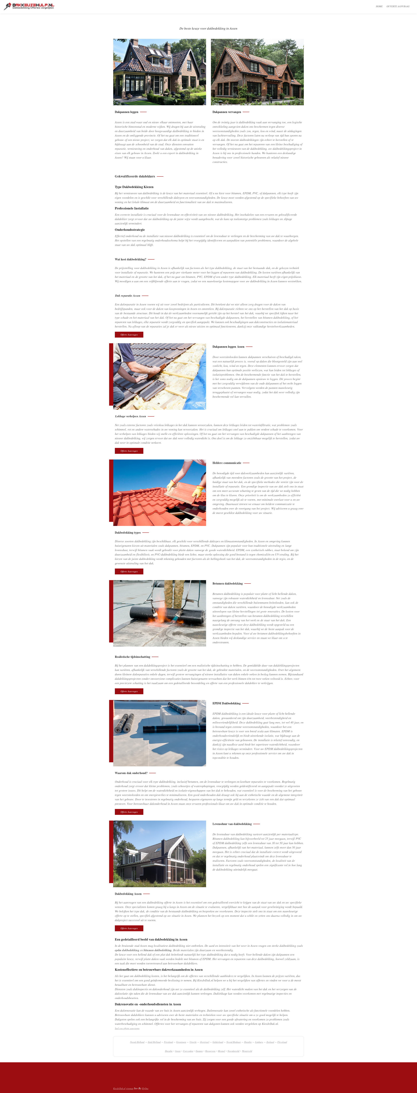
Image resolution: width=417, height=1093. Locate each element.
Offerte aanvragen (129, 334)
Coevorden (188, 1051)
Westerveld (247, 1051)
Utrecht (193, 1042)
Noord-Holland (137, 1042)
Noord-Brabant (233, 1042)
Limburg (259, 1042)
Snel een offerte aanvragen (127, 1028)
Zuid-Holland (154, 1042)
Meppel (221, 1051)
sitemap (129, 1088)
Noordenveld (233, 1051)
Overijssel (204, 1042)
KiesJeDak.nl (119, 1088)
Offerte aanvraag (398, 6)
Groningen (181, 1042)
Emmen (199, 1051)
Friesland (168, 1042)
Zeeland (270, 1042)
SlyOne (145, 1088)
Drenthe (248, 1042)
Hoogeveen (210, 1051)
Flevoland (282, 1042)
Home (379, 6)
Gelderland (218, 1042)
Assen (177, 1051)
